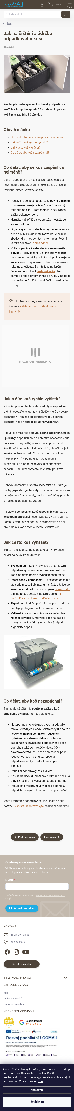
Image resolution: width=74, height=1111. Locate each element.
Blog (6, 992)
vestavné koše (46, 271)
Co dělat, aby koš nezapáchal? (30, 152)
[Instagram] (16, 951)
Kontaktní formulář (21, 964)
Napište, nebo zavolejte (29, 806)
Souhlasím (37, 1101)
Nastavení (37, 1090)
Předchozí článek (26, 837)
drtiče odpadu (41, 243)
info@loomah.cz (20, 934)
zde (40, 1081)
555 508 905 (18, 941)
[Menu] (69, 4)
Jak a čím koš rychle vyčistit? (29, 142)
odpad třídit (62, 589)
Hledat (66, 14)
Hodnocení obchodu (15, 1004)
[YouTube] (26, 951)
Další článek (50, 837)
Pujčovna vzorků (13, 998)
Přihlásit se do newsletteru (22, 908)
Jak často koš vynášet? (25, 147)
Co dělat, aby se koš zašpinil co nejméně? (37, 137)
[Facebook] (7, 951)
